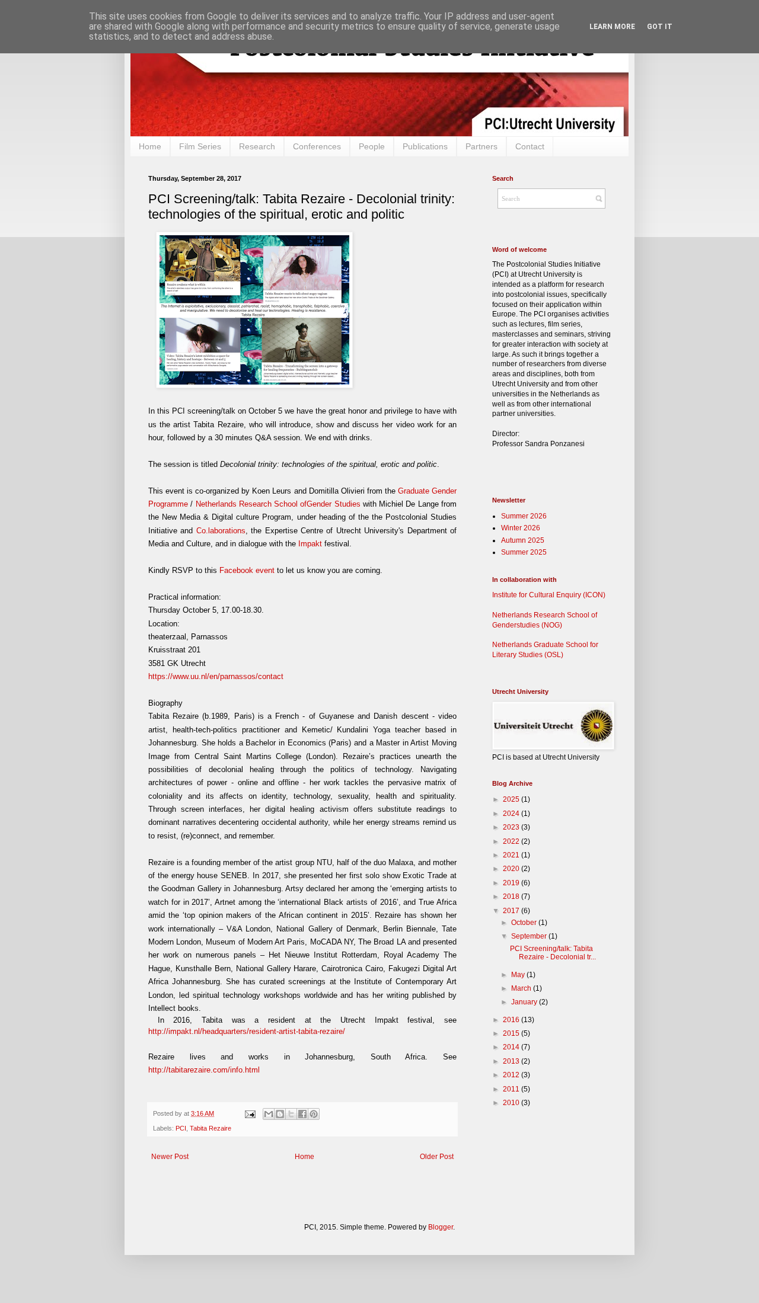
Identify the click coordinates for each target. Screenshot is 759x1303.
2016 (512, 1020)
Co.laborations (220, 530)
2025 (512, 799)
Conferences (317, 146)
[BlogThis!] (280, 1114)
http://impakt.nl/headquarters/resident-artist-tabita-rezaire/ (246, 1031)
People (372, 146)
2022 (512, 841)
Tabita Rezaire (210, 1128)
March (522, 988)
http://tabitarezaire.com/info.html (204, 1069)
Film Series (200, 146)
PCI (181, 1128)
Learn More (612, 27)
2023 (512, 827)
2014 (512, 1047)
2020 (512, 869)
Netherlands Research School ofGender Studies (278, 504)
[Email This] (269, 1114)
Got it (659, 27)
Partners (481, 146)
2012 (512, 1075)
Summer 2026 (524, 516)
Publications (425, 146)
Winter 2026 (520, 528)
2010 (512, 1103)
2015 (512, 1033)
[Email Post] (249, 1113)
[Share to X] (291, 1114)
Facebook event (247, 570)
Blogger (440, 1227)
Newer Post (170, 1156)
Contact (529, 146)
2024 (512, 813)
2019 (512, 883)
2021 (512, 855)
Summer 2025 (524, 552)
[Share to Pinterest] (314, 1114)
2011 (512, 1089)
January (525, 1002)
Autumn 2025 (522, 540)
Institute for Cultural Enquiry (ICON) (548, 595)
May (519, 975)
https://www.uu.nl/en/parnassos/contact (215, 676)
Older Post (437, 1156)
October (524, 922)
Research (257, 146)
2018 (512, 896)
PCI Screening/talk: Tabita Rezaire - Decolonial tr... (553, 953)
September (529, 936)
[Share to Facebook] (302, 1114)
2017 (512, 911)
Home (150, 146)
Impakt (311, 543)
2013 (512, 1061)
